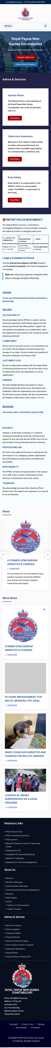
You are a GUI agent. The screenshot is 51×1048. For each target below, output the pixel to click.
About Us (9, 878)
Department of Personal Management (21, 862)
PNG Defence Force (14, 832)
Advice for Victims (13, 925)
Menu (9, 26)
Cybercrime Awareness (20, 136)
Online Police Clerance (25, 64)
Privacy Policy (27, 1024)
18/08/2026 (14, 569)
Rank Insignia (11, 898)
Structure (9, 894)
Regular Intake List (25, 57)
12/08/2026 (12, 807)
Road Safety (14, 177)
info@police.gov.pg (15, 2)
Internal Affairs (16, 95)
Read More (16, 119)
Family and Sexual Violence (17, 941)
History (9, 901)
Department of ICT (13, 850)
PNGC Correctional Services (17, 835)
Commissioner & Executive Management (22, 890)
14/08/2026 (12, 761)
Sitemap (41, 1024)
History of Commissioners (18, 905)
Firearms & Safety (13, 933)
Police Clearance (13, 929)
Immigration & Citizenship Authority (20, 854)
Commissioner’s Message (17, 886)
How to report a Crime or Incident (19, 945)
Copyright (13, 1024)
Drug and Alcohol (13, 937)
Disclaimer (35, 1028)
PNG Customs (12, 839)
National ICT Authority (15, 858)
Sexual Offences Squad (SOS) (19, 957)
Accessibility (21, 1028)
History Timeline (14, 909)
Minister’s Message (14, 882)
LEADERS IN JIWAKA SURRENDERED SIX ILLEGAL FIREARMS (21, 799)
